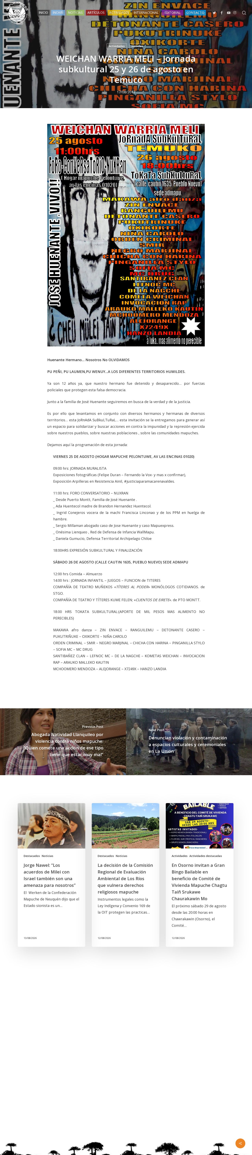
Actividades (117, 46)
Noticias (137, 46)
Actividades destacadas (205, 856)
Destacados (32, 856)
